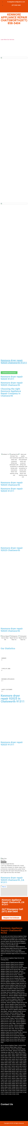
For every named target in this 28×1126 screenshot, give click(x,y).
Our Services (10, 39)
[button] (2, 866)
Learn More (4, 39)
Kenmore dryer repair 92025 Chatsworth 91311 (14, 361)
